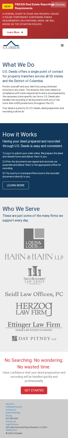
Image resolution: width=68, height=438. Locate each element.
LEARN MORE (16, 185)
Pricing (9, 415)
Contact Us (11, 410)
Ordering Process (14, 407)
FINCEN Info (11, 430)
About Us (10, 404)
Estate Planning (13, 412)
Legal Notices (12, 424)
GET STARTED (34, 390)
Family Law (11, 421)
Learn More (13, 32)
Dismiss (60, 4)
